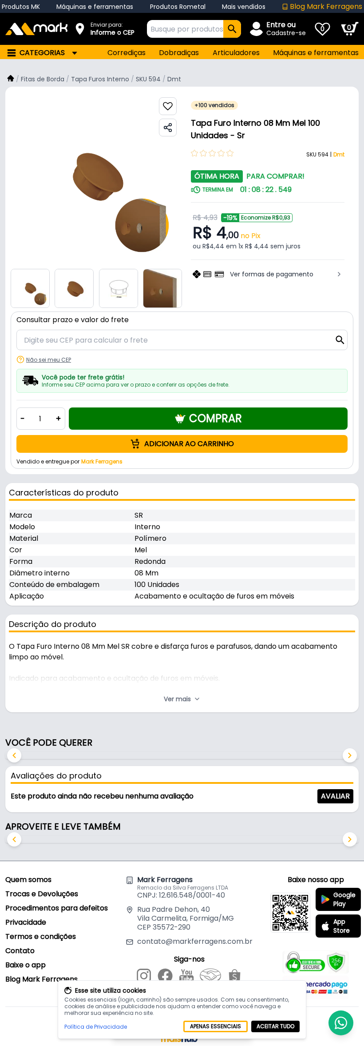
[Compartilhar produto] (168, 127)
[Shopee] (234, 977)
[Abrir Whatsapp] (340, 1022)
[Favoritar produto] (168, 106)
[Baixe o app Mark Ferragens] (290, 913)
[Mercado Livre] (210, 977)
